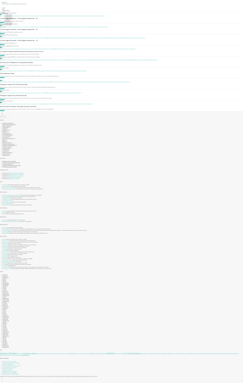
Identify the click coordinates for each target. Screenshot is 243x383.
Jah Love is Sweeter (82, 15)
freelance (81, 353)
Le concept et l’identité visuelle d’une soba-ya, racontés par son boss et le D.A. (22, 51)
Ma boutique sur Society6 (7, 199)
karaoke (117, 59)
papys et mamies (140, 59)
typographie (133, 48)
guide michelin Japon (72, 103)
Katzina (4, 250)
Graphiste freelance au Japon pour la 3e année (11, 165)
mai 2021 (4, 280)
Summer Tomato (6, 233)
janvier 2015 (5, 344)
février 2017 (5, 315)
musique (126, 48)
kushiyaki (82, 81)
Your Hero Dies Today (7, 268)
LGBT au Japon (122, 59)
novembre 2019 (6, 294)
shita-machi (72, 92)
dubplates (70, 26)
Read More (2, 22)
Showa (119, 81)
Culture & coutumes (6, 126)
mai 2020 (4, 287)
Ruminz (4, 212)
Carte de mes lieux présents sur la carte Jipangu (12, 195)
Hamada (102, 353)
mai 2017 (4, 312)
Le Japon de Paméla (6, 253)
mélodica (90, 15)
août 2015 (4, 337)
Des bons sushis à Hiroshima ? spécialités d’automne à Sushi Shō (18, 106)
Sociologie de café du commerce (48, 59)
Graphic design (22, 48)
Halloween (61, 70)
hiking (105, 353)
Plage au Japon (167, 353)
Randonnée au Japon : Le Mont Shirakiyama (11, 374)
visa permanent (7, 355)
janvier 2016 (5, 330)
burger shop (82, 48)
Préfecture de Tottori (184, 353)
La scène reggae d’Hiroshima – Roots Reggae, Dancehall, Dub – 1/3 (19, 40)
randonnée (190, 353)
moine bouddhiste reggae (95, 37)
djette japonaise (64, 15)
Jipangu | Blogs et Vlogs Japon (8, 187)
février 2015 (5, 342)
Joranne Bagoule (6, 247)
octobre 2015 (5, 334)
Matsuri (4, 139)
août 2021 (4, 278)
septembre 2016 (6, 320)
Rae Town (111, 37)
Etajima (78, 353)
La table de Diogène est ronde (8, 230)
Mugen (82, 26)
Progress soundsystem (88, 26)
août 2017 (4, 309)
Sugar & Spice (142, 37)
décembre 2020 (6, 283)
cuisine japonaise (98, 48)
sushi (91, 103)
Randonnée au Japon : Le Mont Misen (10, 372)
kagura (75, 81)
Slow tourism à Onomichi (14, 178)
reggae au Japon (96, 15)
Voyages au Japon (6, 153)
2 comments (44, 37)
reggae (94, 26)
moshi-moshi (5, 254)
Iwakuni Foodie (5, 244)
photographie (160, 353)
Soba (129, 48)
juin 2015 (4, 338)
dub (68, 15)
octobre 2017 (5, 308)
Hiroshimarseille (6, 196)
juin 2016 (4, 324)
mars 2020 (5, 290)
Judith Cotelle (3, 15)
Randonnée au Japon (6, 142)
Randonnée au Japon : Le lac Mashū (9, 161)
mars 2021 (5, 281)
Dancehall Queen (65, 26)
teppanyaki (123, 81)
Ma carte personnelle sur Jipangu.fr (9, 189)
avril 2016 (4, 326)
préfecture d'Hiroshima (175, 353)
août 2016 (4, 322)
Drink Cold (4, 229)
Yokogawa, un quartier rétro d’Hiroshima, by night (13, 84)
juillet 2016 (5, 323)
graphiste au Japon (95, 353)
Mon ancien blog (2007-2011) (8, 200)
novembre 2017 (6, 306)
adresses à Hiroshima (53, 15)
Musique (32, 15)
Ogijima (4, 258)
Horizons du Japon (6, 242)
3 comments (51, 48)
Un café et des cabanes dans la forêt (10, 166)
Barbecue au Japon (39, 353)
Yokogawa (128, 81)
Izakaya (72, 81)
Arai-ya (66, 48)
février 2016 (5, 329)
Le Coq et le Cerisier (6, 251)
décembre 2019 (6, 292)
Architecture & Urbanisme (7, 123)
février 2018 (5, 304)
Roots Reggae (125, 37)
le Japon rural (120, 353)
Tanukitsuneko (5, 265)
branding (69, 48)
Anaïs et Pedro (20, 353)
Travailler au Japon (34, 103)
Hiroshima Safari (6, 186)
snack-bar (147, 59)
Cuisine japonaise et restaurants (13, 48)
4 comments (44, 15)
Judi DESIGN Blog (6, 197)
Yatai (18, 355)
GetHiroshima (5, 184)
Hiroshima (76, 15)
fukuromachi (118, 48)
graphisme (123, 48)
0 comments (44, 26)
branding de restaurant (75, 48)
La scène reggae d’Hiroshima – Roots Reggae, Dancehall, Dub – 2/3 (19, 29)
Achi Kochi (4, 239)
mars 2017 (5, 313)
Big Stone (59, 37)
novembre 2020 (6, 284)
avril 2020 (4, 288)
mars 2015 (5, 341)
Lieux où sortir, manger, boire (25, 15)
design (103, 48)
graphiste (88, 353)
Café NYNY (88, 48)
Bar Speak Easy (52, 70)
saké (202, 353)
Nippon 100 (5, 257)
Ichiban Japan (5, 243)
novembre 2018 (6, 299)
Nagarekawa (134, 59)
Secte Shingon (213, 353)
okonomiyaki (106, 81)
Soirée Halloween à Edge (7, 73)
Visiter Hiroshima (14, 355)
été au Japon (25, 355)
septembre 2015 (6, 336)
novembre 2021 (6, 277)
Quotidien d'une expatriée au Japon (9, 261)
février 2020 (5, 291)
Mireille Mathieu (128, 59)
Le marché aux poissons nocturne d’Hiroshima (11, 162)
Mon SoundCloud (6, 203)
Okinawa (146, 353)
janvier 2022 (5, 276)
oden (103, 81)
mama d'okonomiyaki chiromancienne (91, 81)
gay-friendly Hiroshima (99, 59)
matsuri (100, 81)
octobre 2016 (5, 319)
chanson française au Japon (82, 59)
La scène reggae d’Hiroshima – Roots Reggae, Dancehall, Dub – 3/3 (19, 18)
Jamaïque (78, 26)
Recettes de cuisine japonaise (8, 144)
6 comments (64, 59)
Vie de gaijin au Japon (7, 152)
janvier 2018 (5, 305)
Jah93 (87, 15)
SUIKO (4, 213)
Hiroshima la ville (6, 130)
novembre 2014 (6, 347)
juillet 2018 (5, 302)
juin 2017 (4, 310)
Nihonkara (4, 256)
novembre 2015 (6, 333)
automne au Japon (45, 70)
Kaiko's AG (4, 220)
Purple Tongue (84, 70)
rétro (144, 59)
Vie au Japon (5, 151)
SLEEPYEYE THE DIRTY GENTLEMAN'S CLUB (11, 221)
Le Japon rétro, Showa (11, 59)
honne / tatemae (112, 59)
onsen (149, 353)
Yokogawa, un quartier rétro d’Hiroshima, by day (13, 95)
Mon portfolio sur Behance (8, 202)
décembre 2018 (6, 298)
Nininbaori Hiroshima (6, 204)
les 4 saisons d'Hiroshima (85, 103)
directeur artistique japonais (110, 48)
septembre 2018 (6, 301)
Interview (9, 15)
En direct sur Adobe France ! (8, 164)
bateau (44, 353)
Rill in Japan (5, 263)
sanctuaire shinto (206, 353)
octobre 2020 (5, 285)
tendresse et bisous (153, 59)
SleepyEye (226, 353)
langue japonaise (6, 132)
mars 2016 (5, 327)
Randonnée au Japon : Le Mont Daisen (17, 173)
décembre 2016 (6, 316)
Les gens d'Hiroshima (15, 15)
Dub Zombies (71, 15)
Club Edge (57, 70)
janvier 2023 (5, 274)
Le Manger (5, 231)
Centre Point (92, 48)
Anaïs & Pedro (5, 227)
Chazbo (59, 15)
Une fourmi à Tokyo (6, 267)
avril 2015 (4, 340)
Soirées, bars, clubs (38, 15)
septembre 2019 (6, 295)
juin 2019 (4, 297)
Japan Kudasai (5, 246)
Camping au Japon (49, 353)
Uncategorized (5, 149)
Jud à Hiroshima (6, 358)
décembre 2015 (6, 331)
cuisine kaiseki (62, 353)
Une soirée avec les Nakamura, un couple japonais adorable (16, 62)
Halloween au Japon (68, 70)
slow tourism (231, 353)
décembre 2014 (6, 345)
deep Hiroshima (91, 59)
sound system (102, 15)
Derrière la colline (6, 240)
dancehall (59, 26)
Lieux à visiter (27, 59)
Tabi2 (4, 264)
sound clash (131, 37)
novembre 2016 (6, 317)
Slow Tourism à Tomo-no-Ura (8, 368)
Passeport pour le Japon (7, 260)
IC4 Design (5, 211)
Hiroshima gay (106, 59)
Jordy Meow (5, 249)
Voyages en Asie (6, 155)
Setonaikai (218, 353)
